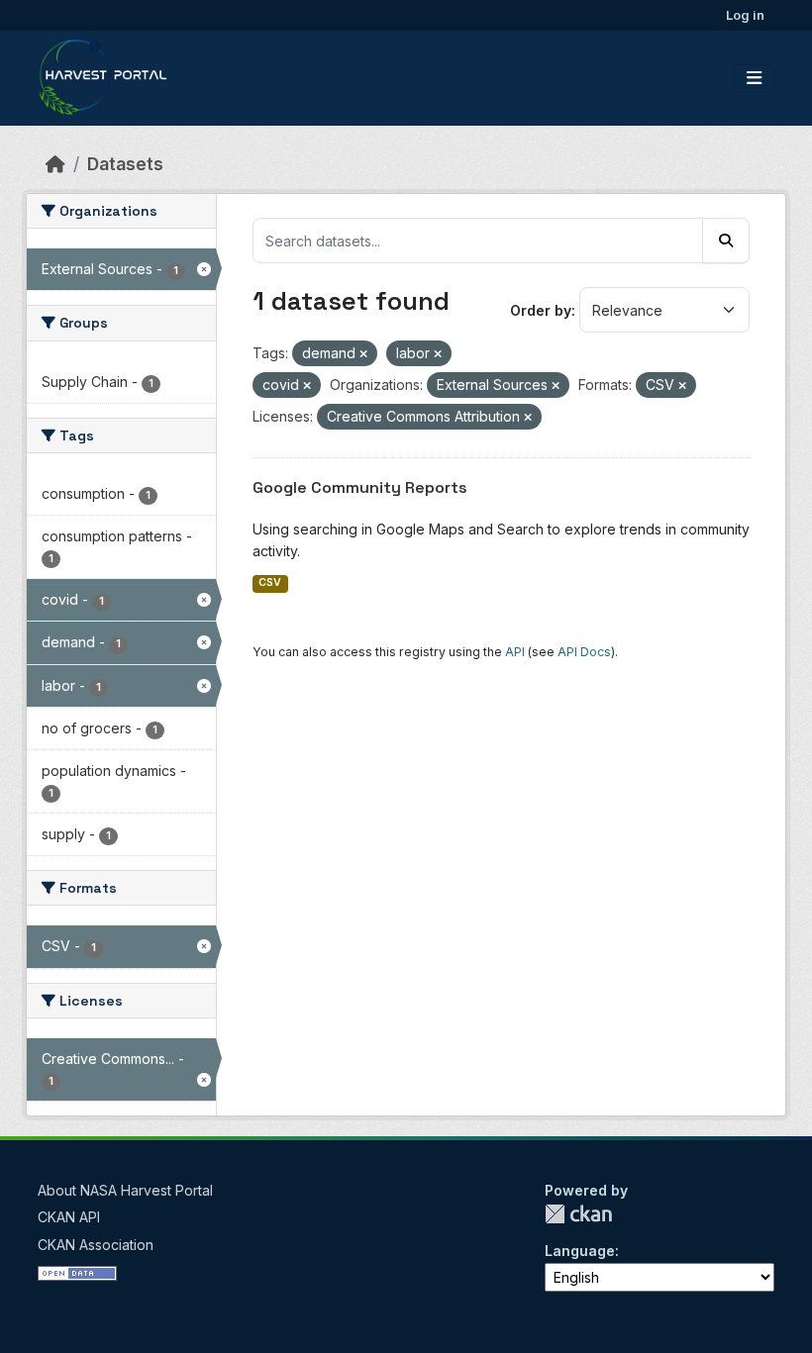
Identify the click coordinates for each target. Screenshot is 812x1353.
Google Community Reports (360, 487)
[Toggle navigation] (754, 78)
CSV (269, 582)
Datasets (125, 163)
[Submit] (726, 240)
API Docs (584, 651)
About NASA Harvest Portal (125, 1190)
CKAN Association (95, 1244)
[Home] (55, 163)
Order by (540, 310)
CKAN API (69, 1216)
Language (580, 1250)
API (515, 651)
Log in (745, 15)
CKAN (578, 1214)
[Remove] (363, 354)
